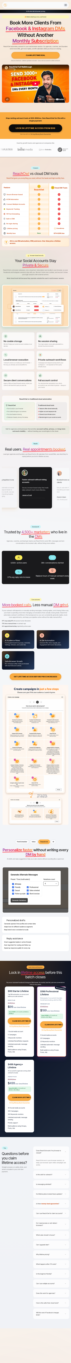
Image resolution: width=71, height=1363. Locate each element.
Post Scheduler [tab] (22, 842)
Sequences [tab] (44, 842)
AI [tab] (53, 842)
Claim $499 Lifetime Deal (21, 1092)
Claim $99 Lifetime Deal (21, 1016)
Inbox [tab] (34, 842)
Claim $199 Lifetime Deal (54, 1020)
